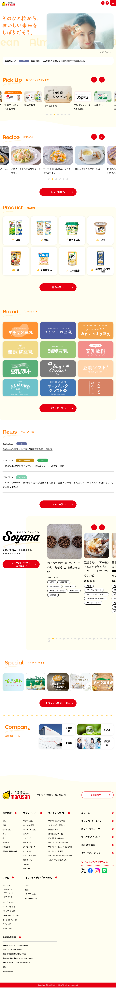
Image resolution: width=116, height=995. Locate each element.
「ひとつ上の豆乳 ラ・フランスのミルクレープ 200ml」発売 (33, 465)
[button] (100, 52)
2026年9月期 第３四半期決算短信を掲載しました (64, 60)
